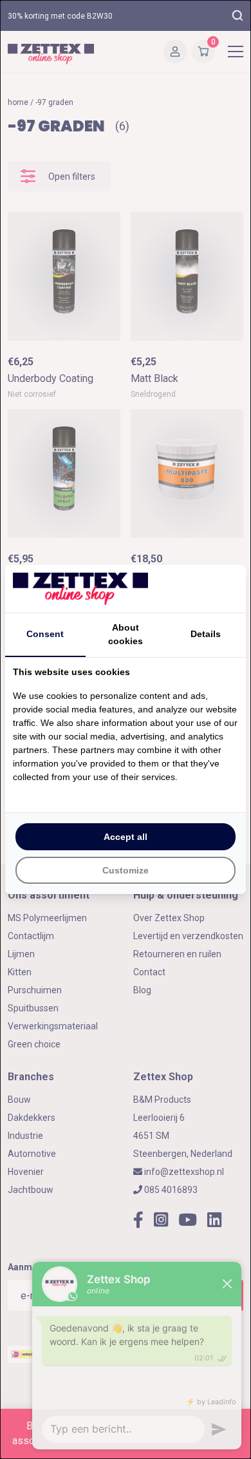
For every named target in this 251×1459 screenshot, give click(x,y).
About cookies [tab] (125, 634)
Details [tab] (206, 634)
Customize (125, 870)
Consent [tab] (45, 634)
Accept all (125, 837)
